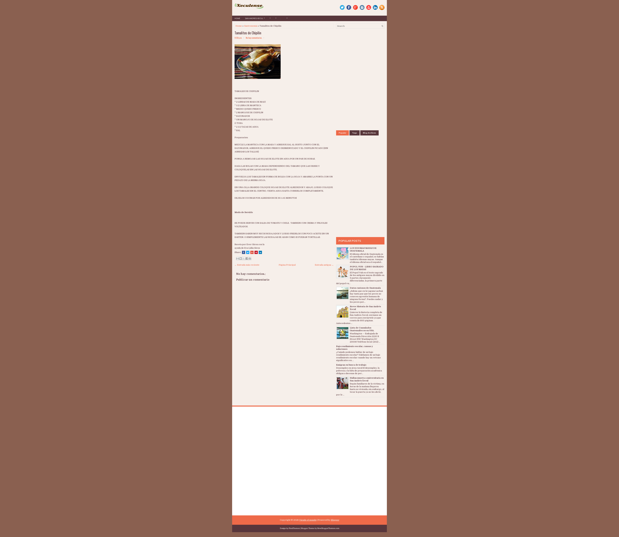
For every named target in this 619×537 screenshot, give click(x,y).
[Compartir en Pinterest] (249, 258)
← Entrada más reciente (247, 265)
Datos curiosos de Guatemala (365, 288)
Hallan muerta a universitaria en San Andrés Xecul (367, 379)
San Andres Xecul (255, 18)
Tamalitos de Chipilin (248, 33)
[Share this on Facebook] (243, 252)
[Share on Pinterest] (256, 252)
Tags (354, 133)
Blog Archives (369, 133)
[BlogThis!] (240, 258)
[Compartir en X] (243, 258)
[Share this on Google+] (252, 252)
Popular (342, 133)
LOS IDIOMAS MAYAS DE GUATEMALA (363, 249)
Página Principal (287, 265)
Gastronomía (250, 26)
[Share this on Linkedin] (260, 252)
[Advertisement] (306, 64)
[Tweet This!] (247, 252)
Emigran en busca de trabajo (351, 365)
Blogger (335, 520)
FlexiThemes (294, 528)
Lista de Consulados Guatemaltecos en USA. (362, 329)
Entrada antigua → (324, 265)
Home (237, 18)
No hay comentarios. (254, 37)
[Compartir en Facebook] (246, 258)
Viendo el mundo (307, 520)
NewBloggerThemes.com (328, 528)
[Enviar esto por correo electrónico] (237, 258)
